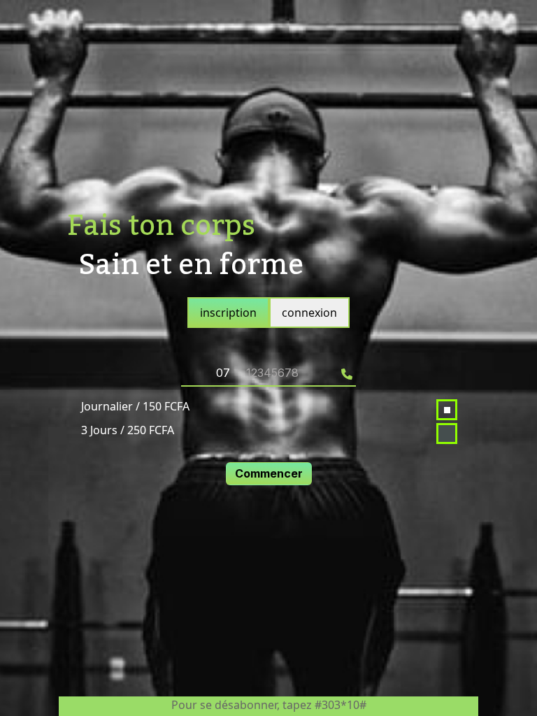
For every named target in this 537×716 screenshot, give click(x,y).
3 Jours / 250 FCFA (127, 430)
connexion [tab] (309, 312)
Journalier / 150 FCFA (135, 406)
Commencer (269, 473)
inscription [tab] (228, 312)
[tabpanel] (268, 412)
